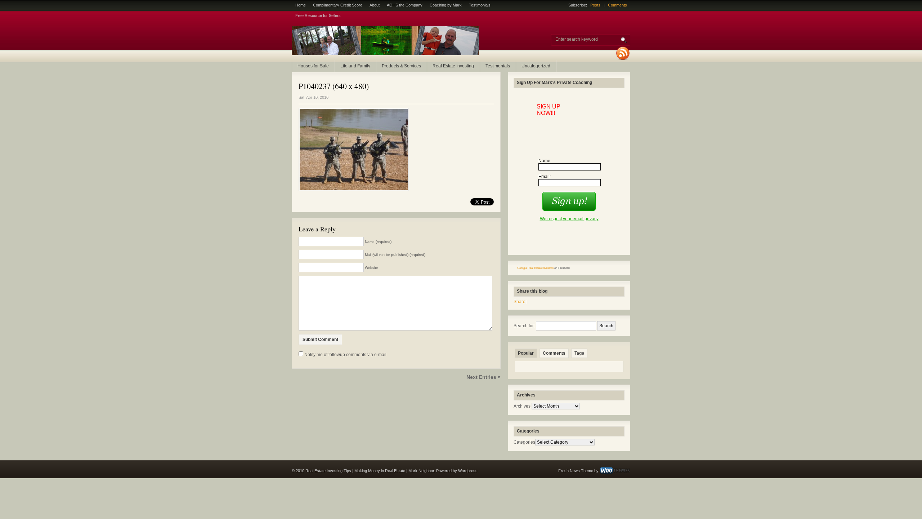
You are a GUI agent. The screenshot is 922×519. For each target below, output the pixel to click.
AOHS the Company (404, 5)
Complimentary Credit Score (337, 5)
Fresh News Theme (575, 471)
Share (519, 301)
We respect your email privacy (569, 218)
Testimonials (480, 5)
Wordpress (468, 471)
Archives (522, 406)
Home (300, 5)
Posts (595, 5)
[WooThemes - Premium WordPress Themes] (615, 471)
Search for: (524, 325)
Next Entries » (483, 377)
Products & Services (401, 65)
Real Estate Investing (453, 65)
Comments (617, 5)
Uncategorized (536, 65)
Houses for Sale (313, 65)
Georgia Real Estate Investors (535, 268)
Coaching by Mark (446, 5)
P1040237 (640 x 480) (334, 86)
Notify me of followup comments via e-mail (345, 354)
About (375, 5)
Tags (579, 353)
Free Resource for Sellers (318, 15)
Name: (544, 160)
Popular (526, 353)
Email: (544, 176)
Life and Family (355, 65)
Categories (524, 442)
